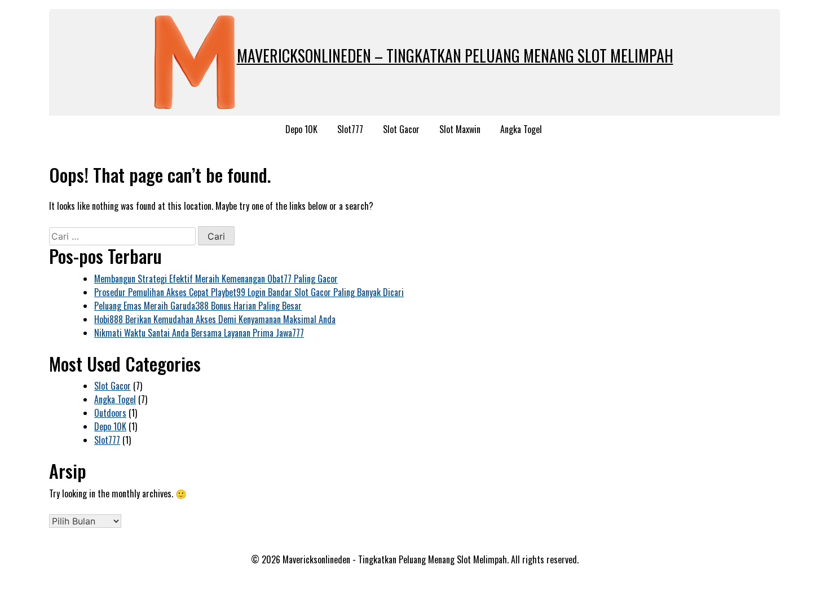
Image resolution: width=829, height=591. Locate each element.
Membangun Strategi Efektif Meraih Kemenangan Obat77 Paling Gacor (216, 278)
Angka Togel (521, 129)
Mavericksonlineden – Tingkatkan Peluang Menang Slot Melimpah (455, 55)
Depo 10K (301, 129)
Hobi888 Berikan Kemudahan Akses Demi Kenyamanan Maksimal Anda (215, 319)
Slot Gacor (401, 129)
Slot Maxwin (459, 129)
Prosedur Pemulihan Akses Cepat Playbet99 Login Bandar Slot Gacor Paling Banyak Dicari (249, 292)
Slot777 (350, 129)
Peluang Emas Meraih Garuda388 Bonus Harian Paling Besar (198, 305)
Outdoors (110, 413)
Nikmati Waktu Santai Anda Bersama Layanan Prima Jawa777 (199, 332)
